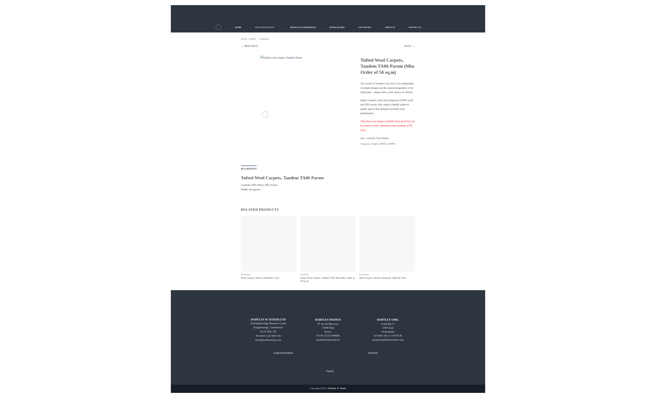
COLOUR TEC (364, 27)
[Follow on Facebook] (319, 379)
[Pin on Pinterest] (371, 151)
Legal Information (283, 352)
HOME (238, 27)
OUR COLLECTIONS (264, 27)
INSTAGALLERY (337, 27)
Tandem (264, 39)
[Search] (218, 27)
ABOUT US (390, 27)
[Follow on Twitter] (331, 379)
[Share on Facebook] (362, 151)
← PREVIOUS (249, 46)
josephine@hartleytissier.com (388, 340)
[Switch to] (437, 27)
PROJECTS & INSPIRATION (303, 27)
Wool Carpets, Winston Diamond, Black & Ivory (382, 277)
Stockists (373, 352)
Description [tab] (249, 169)
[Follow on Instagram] (325, 379)
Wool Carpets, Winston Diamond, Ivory (260, 277)
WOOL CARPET (248, 39)
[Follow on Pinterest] (337, 379)
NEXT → (409, 46)
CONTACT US (415, 27)
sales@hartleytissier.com (268, 340)
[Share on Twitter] (366, 151)
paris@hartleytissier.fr (328, 340)
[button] (265, 114)
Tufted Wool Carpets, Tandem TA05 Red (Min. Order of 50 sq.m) (327, 279)
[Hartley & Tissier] (328, 13)
